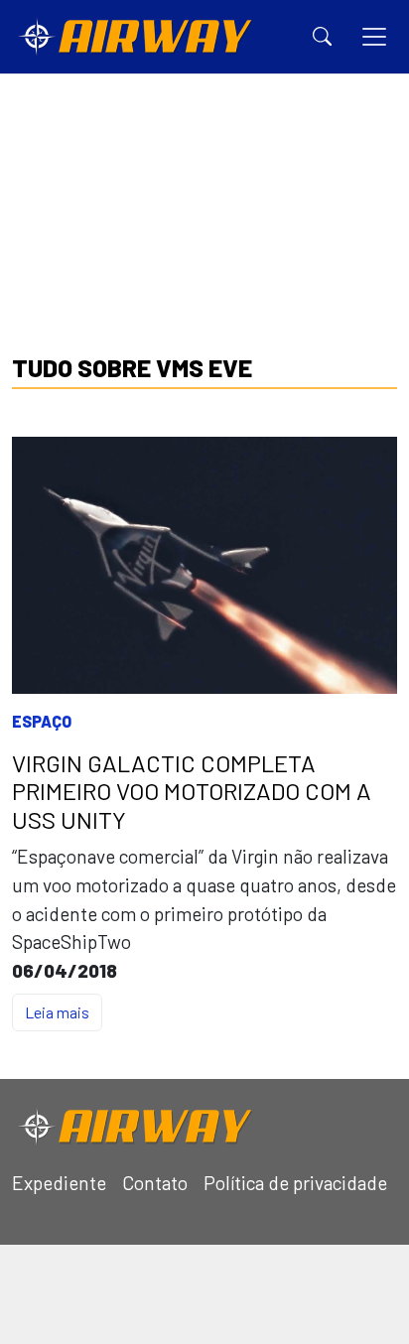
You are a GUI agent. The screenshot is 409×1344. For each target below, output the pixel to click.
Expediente (59, 1182)
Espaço (41, 721)
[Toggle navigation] (374, 37)
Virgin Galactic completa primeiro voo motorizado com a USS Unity (191, 792)
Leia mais (57, 1012)
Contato (155, 1182)
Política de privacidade (295, 1182)
